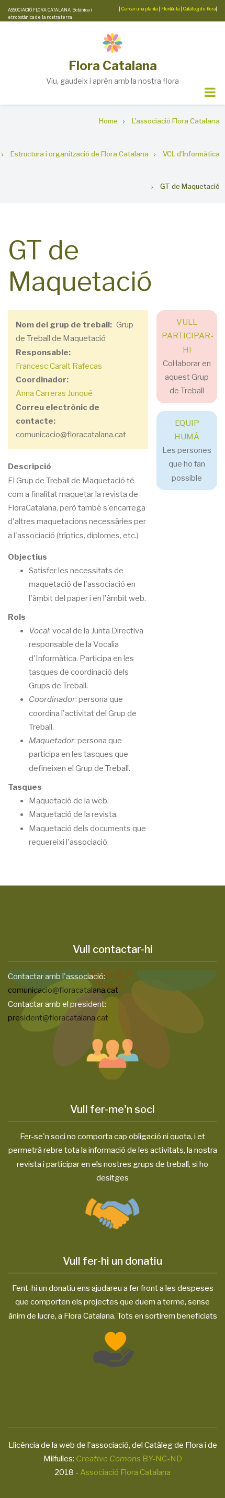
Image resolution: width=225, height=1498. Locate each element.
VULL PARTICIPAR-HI (187, 336)
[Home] (112, 42)
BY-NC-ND (129, 1458)
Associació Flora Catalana (125, 1472)
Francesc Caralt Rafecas (59, 366)
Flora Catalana (113, 65)
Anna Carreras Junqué (54, 393)
